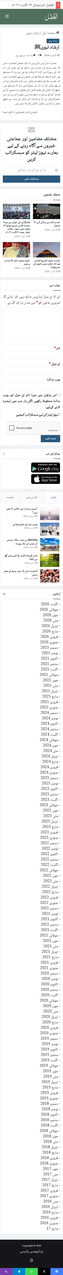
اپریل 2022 (50, 887)
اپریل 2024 (50, 756)
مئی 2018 (50, 1142)
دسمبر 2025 (49, 648)
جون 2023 (50, 811)
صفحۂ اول (49, 33)
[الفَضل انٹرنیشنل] (51, 16)
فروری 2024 (49, 767)
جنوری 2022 (49, 903)
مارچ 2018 (50, 1153)
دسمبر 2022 (49, 843)
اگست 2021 (49, 930)
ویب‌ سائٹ (53, 380)
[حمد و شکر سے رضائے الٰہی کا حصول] (46, 211)
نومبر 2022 (50, 849)
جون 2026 (50, 615)
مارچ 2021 (50, 957)
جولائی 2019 (49, 1066)
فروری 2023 (49, 832)
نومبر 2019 (50, 1044)
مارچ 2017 (50, 1185)
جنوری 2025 (49, 707)
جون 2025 (50, 680)
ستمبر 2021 (49, 925)
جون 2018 (50, 1136)
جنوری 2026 (49, 642)
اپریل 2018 (50, 1147)
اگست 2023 (49, 800)
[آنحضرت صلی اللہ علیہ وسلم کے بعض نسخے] (49, 576)
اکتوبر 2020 (49, 984)
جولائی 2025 (49, 675)
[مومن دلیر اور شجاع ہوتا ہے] (49, 529)
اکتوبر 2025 (49, 659)
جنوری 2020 (49, 1033)
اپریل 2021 (50, 952)
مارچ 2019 (50, 1088)
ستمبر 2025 (49, 664)
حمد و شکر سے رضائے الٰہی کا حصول (47, 224)
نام (57, 349)
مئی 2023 (50, 816)
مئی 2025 (50, 686)
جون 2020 (50, 1006)
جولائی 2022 (49, 870)
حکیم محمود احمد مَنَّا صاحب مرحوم (17, 262)
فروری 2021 (49, 963)
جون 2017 (50, 1169)
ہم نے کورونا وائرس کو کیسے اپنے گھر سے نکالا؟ (20, 558)
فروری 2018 (49, 1158)
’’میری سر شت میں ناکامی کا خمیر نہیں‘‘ (21, 511)
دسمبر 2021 (49, 908)
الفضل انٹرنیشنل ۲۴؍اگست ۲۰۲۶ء (33, 5)
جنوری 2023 (49, 838)
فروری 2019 (49, 1093)
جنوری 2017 (49, 1196)
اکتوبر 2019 (49, 1050)
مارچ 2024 (50, 762)
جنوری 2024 (49, 773)
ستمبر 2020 (49, 990)
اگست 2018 (49, 1126)
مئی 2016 (50, 1202)
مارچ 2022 (50, 892)
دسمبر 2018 (49, 1104)
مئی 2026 (50, 621)
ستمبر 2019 (49, 1055)
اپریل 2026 (50, 626)
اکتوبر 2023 (49, 789)
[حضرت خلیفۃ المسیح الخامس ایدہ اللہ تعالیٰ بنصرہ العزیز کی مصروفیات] (46, 249)
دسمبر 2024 (49, 713)
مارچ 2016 (50, 1212)
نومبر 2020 (50, 979)
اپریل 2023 (50, 821)
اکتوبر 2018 (49, 1115)
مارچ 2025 (50, 697)
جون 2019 (50, 1071)
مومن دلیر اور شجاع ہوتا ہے (25, 524)
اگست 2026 (49, 604)
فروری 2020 (49, 1028)
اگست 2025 (49, 669)
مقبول (54, 497)
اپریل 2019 (50, 1082)
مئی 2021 (50, 946)
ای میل (54, 364)
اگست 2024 (49, 735)
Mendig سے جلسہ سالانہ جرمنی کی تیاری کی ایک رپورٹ (21, 542)
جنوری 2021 (49, 968)
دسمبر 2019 (49, 1039)
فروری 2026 (49, 637)
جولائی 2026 (49, 610)
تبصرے (9, 497)
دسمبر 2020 (49, 974)
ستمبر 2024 (49, 729)
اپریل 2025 (50, 691)
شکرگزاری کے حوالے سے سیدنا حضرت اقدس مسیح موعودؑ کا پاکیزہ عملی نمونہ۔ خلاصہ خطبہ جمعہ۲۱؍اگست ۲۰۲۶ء (16, 227)
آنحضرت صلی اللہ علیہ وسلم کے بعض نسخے (20, 573)
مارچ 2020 (50, 1022)
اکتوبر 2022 (49, 854)
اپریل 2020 (50, 1017)
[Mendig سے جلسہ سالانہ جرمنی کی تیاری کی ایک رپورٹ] (49, 544)
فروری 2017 (49, 1191)
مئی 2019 (50, 1077)
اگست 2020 (49, 995)
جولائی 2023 (49, 805)
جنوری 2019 (49, 1098)
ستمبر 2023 (49, 794)
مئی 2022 (50, 881)
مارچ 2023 (50, 827)
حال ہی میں (32, 497)
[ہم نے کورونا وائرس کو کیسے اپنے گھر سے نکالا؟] (49, 560)
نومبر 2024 (50, 718)
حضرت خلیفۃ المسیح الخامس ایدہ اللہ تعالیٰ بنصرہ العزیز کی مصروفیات (46, 264)
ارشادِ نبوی (33, 33)
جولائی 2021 (49, 936)
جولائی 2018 (49, 1131)
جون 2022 (50, 876)
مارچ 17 (52, 1229)
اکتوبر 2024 (49, 724)
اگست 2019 (49, 1060)
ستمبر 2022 (49, 860)
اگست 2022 (49, 865)
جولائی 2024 (49, 740)
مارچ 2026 (50, 631)
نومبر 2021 (50, 914)
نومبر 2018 (50, 1109)
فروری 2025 (49, 702)
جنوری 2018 (49, 1164)
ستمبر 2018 (49, 1120)
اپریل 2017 (50, 1180)
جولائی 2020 (49, 1001)
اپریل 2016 (50, 1207)
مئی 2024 (50, 751)
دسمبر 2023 (49, 778)
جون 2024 (50, 745)
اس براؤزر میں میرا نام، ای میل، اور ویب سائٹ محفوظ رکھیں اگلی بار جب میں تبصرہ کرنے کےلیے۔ (31, 401)
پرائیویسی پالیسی (31, 1252)
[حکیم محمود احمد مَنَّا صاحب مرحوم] (16, 249)
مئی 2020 (50, 1012)
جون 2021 (50, 941)
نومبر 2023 (50, 783)
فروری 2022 (49, 898)
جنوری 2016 (49, 1223)
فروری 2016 (49, 1218)
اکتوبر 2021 (49, 919)
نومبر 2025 (50, 653)
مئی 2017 (50, 1174)
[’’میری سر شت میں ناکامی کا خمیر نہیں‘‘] (49, 513)
